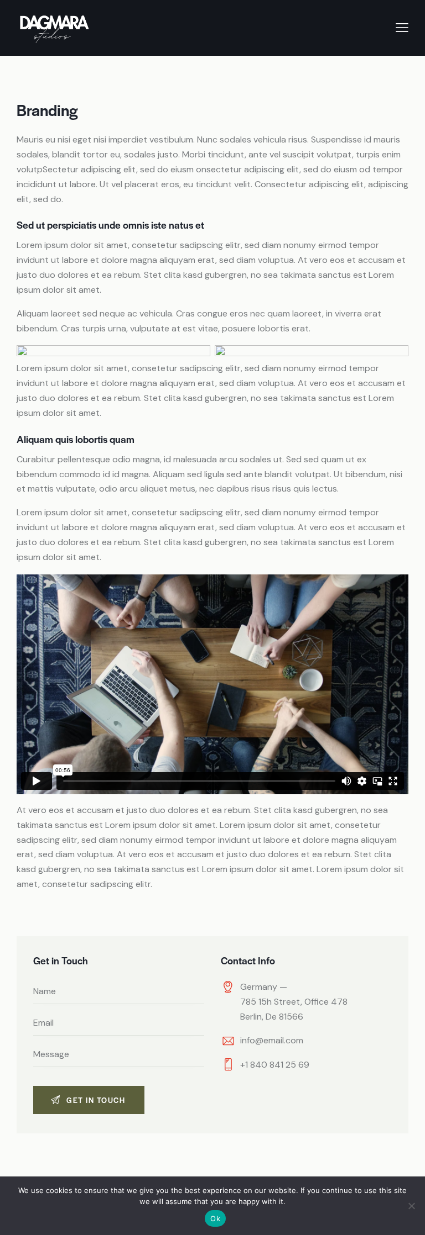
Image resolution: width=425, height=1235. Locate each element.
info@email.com (271, 1040)
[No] (411, 1205)
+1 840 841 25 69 (274, 1064)
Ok (215, 1218)
